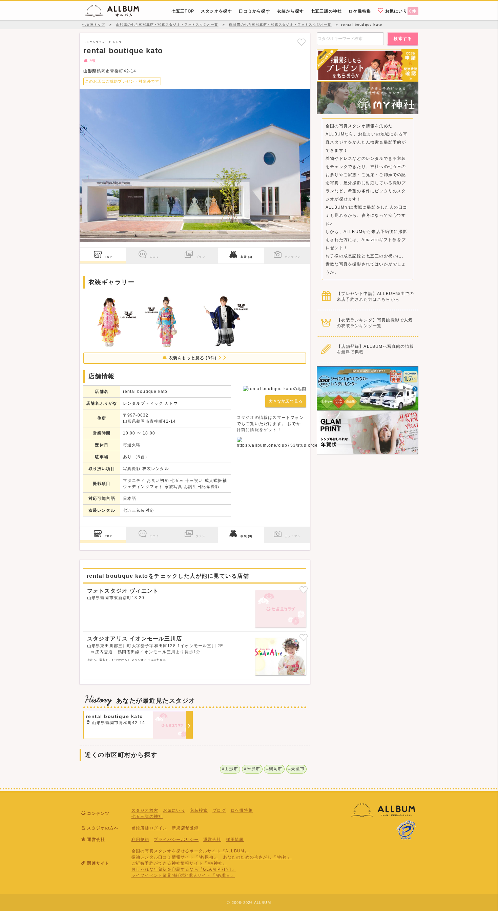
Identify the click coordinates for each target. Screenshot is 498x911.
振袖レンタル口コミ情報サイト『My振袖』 (174, 857)
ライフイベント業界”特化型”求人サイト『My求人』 (183, 875)
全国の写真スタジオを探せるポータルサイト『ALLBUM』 (190, 851)
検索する (403, 38)
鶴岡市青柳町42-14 (110, 71)
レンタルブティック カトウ (102, 42)
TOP (108, 256)
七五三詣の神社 (147, 816)
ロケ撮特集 (242, 810)
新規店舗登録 (185, 828)
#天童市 (296, 768)
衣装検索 (199, 810)
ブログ (219, 810)
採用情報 (235, 839)
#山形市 (230, 768)
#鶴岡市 (274, 768)
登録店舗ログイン (149, 828)
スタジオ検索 (144, 810)
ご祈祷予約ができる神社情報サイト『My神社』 (179, 863)
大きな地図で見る (286, 401)
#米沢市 (252, 768)
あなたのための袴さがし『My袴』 (257, 857)
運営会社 (212, 839)
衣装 (246, 256)
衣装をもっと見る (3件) (192, 358)
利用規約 (140, 839)
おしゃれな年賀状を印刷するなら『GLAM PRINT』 (183, 869)
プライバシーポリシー (176, 839)
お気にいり (400, 11)
